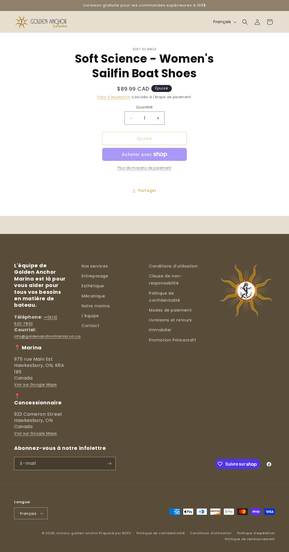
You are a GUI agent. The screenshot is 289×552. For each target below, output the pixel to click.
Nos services (95, 266)
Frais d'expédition (114, 97)
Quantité (144, 107)
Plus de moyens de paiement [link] (144, 167)
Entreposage (95, 276)
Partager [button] (147, 190)
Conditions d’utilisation (211, 533)
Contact (90, 325)
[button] (245, 22)
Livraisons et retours (170, 320)
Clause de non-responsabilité (165, 279)
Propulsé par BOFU (115, 533)
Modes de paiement (170, 310)
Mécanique (93, 296)
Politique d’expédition (256, 533)
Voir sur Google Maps (35, 384)
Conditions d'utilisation (173, 266)
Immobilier (160, 330)
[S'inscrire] (109, 463)
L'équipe (90, 316)
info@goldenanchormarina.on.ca (47, 336)
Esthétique (93, 286)
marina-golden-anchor (77, 533)
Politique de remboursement (250, 539)
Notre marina (96, 306)
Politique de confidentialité (164, 296)
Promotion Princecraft (172, 340)
